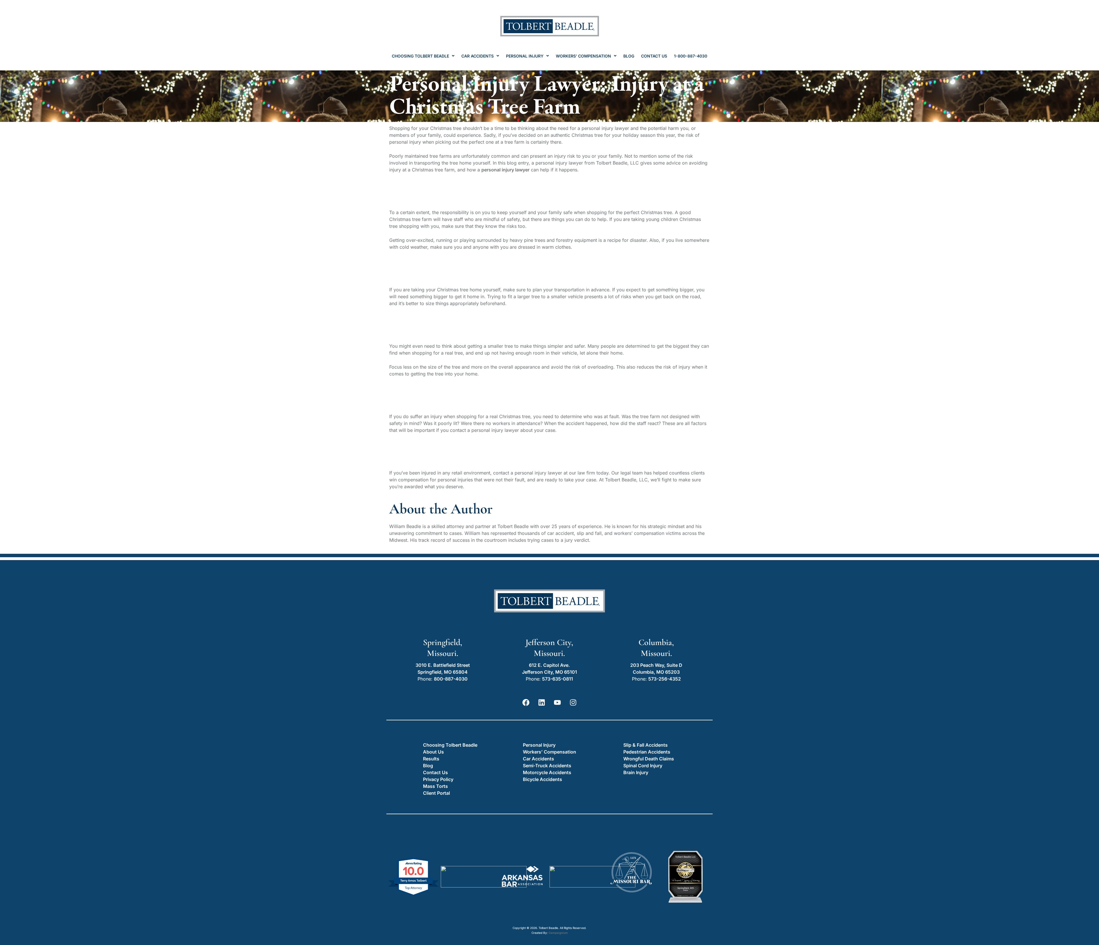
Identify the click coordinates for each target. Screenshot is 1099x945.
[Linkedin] (542, 702)
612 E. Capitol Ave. (549, 665)
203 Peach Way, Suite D (656, 665)
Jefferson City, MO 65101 (549, 672)
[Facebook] (526, 702)
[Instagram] (573, 702)
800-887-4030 (451, 679)
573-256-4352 (664, 679)
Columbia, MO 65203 (656, 672)
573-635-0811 (557, 679)
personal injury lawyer (505, 170)
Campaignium (558, 932)
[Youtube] (557, 702)
